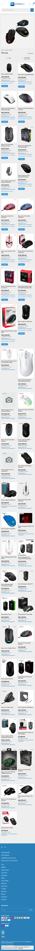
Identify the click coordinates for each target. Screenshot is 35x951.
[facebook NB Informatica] (5, 847)
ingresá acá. (28, 941)
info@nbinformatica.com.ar (8, 858)
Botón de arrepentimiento (7, 942)
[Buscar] (32, 10)
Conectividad (4, 880)
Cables (3, 878)
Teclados (3, 889)
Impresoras (4, 886)
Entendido (20, 948)
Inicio (2, 50)
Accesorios (4, 872)
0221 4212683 (5, 855)
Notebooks (4, 897)
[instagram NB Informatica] (1, 847)
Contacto (3, 899)
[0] (33, 4)
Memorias (3, 891)
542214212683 (5, 852)
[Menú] (2, 4)
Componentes (5, 870)
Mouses (3, 894)
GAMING (3, 867)
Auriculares (4, 875)
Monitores (4, 883)
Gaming (6, 50)
